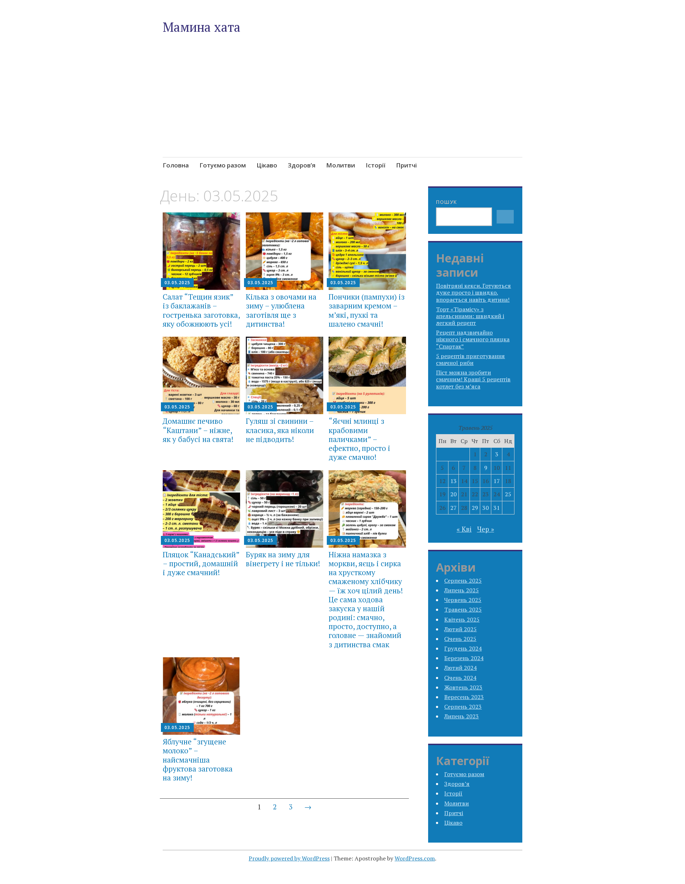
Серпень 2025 (463, 580)
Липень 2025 (461, 590)
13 (453, 481)
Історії (375, 165)
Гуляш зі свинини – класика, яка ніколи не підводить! (280, 430)
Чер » (485, 528)
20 (453, 494)
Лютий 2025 (460, 629)
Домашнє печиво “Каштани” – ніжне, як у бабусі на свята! (198, 430)
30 (485, 508)
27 (453, 508)
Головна (176, 165)
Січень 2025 (460, 639)
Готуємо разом (222, 165)
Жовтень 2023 (463, 687)
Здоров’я (301, 165)
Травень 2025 (463, 609)
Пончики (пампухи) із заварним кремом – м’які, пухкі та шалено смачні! (367, 310)
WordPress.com (415, 858)
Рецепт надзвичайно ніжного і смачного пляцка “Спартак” (472, 339)
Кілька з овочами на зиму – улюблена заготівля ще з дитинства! (281, 310)
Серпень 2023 (463, 706)
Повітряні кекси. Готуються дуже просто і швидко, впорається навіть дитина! (473, 292)
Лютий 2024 (460, 668)
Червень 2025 (462, 600)
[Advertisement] (342, 112)
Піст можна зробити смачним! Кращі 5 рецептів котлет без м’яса (473, 379)
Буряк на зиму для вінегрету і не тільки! (283, 558)
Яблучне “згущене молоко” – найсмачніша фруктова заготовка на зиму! (198, 760)
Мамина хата (201, 27)
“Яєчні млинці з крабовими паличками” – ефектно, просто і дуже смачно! (359, 439)
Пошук (446, 202)
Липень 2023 (461, 716)
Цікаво (267, 165)
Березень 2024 (463, 658)
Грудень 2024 (463, 648)
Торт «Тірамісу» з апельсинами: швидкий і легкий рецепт (470, 316)
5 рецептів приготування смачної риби (470, 359)
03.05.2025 (177, 283)
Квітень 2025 (462, 619)
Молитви (340, 165)
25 (508, 494)
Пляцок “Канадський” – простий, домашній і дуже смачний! (201, 563)
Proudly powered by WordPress (289, 858)
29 (475, 508)
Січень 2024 (460, 678)
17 (496, 481)
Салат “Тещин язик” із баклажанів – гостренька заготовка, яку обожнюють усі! (201, 310)
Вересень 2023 (464, 697)
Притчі (406, 165)
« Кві (464, 528)
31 (496, 508)
